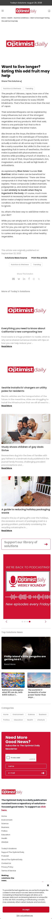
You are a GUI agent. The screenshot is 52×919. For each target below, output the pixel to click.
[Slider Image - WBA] (25, 621)
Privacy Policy (7, 867)
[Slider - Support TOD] (27, 621)
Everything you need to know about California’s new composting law (23, 330)
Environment (18, 714)
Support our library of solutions (20, 544)
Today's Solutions (9, 848)
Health (9, 18)
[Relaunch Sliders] (29, 621)
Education (18, 720)
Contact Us (6, 863)
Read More (6, 346)
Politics (6, 720)
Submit (43, 773)
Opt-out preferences (25, 915)
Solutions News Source (16, 258)
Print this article (39, 258)
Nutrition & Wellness (21, 18)
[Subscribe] (22, 621)
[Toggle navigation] (2, 10)
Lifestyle (41, 720)
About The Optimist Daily (11, 859)
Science (31, 714)
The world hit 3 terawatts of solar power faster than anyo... (37, 694)
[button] (48, 885)
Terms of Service (8, 870)
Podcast (5, 856)
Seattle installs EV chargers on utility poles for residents (24, 389)
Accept (26, 909)
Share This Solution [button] (10, 81)
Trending (29, 88)
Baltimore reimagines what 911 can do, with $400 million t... (12, 692)
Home (3, 18)
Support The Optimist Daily (12, 852)
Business (42, 714)
